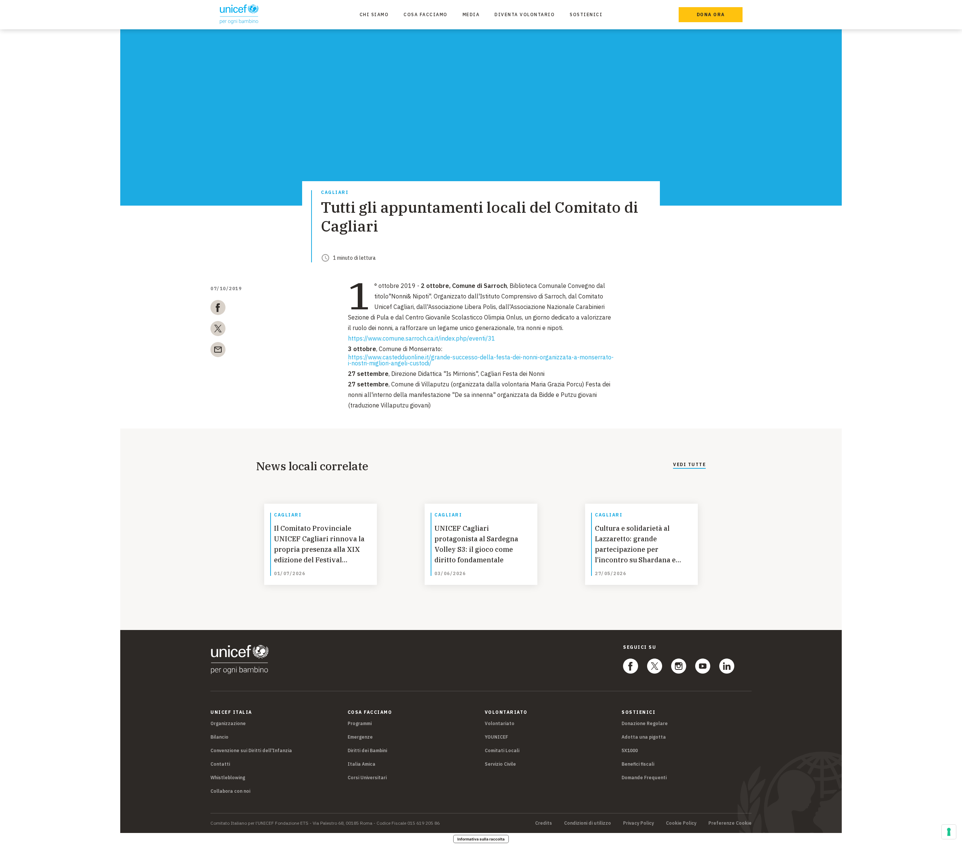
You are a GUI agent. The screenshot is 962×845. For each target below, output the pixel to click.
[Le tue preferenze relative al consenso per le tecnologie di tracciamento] (949, 832)
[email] (217, 351)
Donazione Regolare (645, 723)
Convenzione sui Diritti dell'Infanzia (251, 750)
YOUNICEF (496, 737)
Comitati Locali (502, 750)
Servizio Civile (500, 764)
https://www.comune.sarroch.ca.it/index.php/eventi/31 (421, 338)
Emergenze (360, 737)
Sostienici (586, 14)
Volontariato (499, 723)
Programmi (360, 723)
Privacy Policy (638, 823)
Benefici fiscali (638, 764)
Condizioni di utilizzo (587, 823)
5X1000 (630, 750)
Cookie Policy (681, 823)
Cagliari (334, 192)
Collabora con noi (230, 791)
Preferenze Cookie (730, 823)
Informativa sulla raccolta (481, 839)
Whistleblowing (227, 777)
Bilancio (219, 737)
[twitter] (217, 330)
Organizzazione (228, 723)
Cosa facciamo (426, 14)
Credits (543, 823)
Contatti (220, 764)
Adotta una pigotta (644, 737)
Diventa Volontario (525, 14)
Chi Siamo (374, 14)
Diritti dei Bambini (367, 750)
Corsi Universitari (367, 777)
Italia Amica (361, 764)
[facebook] (217, 309)
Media (471, 14)
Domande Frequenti (644, 777)
